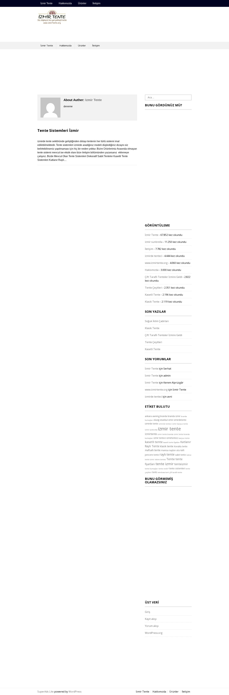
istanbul (164, 419)
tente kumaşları (151, 469)
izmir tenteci (160, 437)
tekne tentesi (160, 459)
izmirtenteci (172, 437)
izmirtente (151, 434)
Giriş (147, 612)
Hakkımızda (65, 3)
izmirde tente (151, 423)
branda (163, 416)
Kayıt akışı (151, 619)
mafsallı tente (152, 450)
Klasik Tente (152, 301)
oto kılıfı (180, 450)
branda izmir (174, 416)
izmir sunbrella (153, 242)
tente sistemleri (177, 468)
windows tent (163, 472)
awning (156, 416)
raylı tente (167, 454)
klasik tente (166, 446)
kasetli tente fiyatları (171, 442)
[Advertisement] (130, 24)
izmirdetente (180, 419)
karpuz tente (184, 438)
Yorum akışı (152, 626)
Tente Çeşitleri (153, 287)
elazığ (156, 419)
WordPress (75, 691)
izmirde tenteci (153, 256)
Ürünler (82, 3)
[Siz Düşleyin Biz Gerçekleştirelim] (52, 22)
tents (154, 472)
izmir (170, 419)
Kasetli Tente (152, 294)
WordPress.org (153, 633)
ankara (148, 416)
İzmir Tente (46, 3)
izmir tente (93, 100)
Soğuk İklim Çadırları (157, 321)
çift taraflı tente (175, 472)
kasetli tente (154, 442)
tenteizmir (181, 464)
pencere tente (152, 454)
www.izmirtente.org (156, 263)
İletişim (96, 3)
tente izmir (164, 463)
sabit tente (180, 454)
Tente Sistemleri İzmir (58, 130)
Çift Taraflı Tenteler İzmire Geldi (163, 277)
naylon (172, 450)
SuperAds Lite (45, 691)
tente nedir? (164, 469)
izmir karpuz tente (180, 424)
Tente (170, 459)
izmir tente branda (165, 434)
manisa (164, 450)
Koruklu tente (180, 446)
